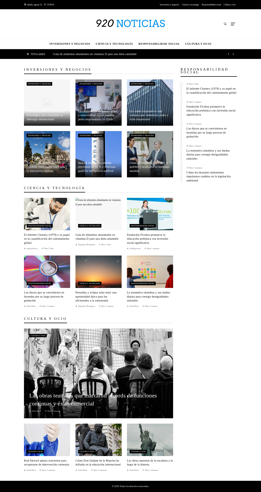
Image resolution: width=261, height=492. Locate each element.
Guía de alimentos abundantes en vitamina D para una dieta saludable (95, 54)
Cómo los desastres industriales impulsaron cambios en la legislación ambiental (208, 176)
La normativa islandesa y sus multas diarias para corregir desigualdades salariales (148, 296)
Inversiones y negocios (39, 84)
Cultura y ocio (38, 336)
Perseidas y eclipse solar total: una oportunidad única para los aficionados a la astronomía (96, 296)
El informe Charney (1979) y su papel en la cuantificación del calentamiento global (47, 238)
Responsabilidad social (39, 226)
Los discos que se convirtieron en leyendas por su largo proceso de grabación (44, 296)
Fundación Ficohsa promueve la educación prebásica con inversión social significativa (147, 238)
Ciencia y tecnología (90, 226)
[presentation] (228, 54)
